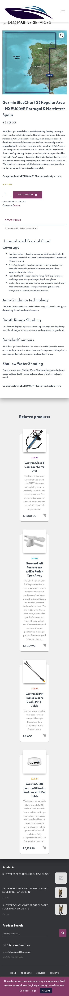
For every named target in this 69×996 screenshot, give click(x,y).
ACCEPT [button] (46, 990)
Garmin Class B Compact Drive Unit (34, 467)
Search (62, 933)
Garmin (16, 205)
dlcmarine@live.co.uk (19, 952)
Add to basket (25, 194)
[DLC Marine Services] (31, 11)
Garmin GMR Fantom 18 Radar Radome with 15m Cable (34, 790)
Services (40, 973)
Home (13, 973)
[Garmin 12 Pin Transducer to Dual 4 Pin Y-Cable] (34, 671)
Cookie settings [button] (27, 990)
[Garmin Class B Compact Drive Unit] (34, 440)
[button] (61, 35)
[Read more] (44, 515)
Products (26, 973)
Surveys (54, 973)
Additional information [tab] (21, 228)
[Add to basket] (44, 848)
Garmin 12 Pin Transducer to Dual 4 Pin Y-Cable (34, 700)
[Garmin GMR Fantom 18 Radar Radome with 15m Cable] (34, 761)
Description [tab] (13, 220)
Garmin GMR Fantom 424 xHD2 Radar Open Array (34, 569)
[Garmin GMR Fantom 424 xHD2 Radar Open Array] (34, 541)
